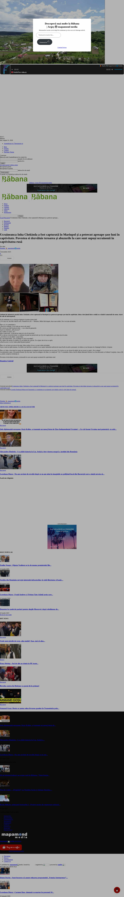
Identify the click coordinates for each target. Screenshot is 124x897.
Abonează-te (43, 42)
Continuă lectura (62, 47)
